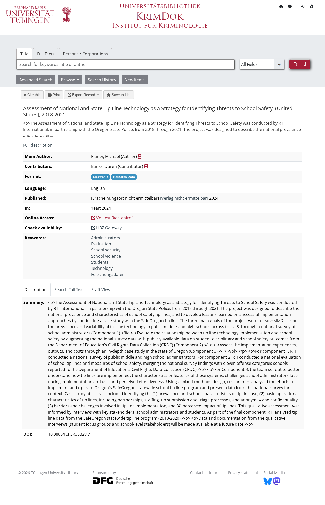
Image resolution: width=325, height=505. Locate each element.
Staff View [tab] (100, 289)
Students (99, 262)
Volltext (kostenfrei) (114, 218)
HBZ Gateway (108, 228)
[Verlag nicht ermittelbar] (184, 198)
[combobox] (125, 64)
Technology (102, 268)
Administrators (105, 238)
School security (105, 250)
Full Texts (45, 54)
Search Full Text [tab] (69, 289)
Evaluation (101, 244)
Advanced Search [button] (35, 80)
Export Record (83, 95)
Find (301, 64)
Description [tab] (35, 289)
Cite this (33, 95)
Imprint (215, 472)
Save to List (121, 95)
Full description (38, 145)
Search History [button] (102, 80)
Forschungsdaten (108, 274)
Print (56, 95)
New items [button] (135, 80)
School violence (106, 256)
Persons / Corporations (85, 54)
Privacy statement (243, 472)
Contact (196, 472)
